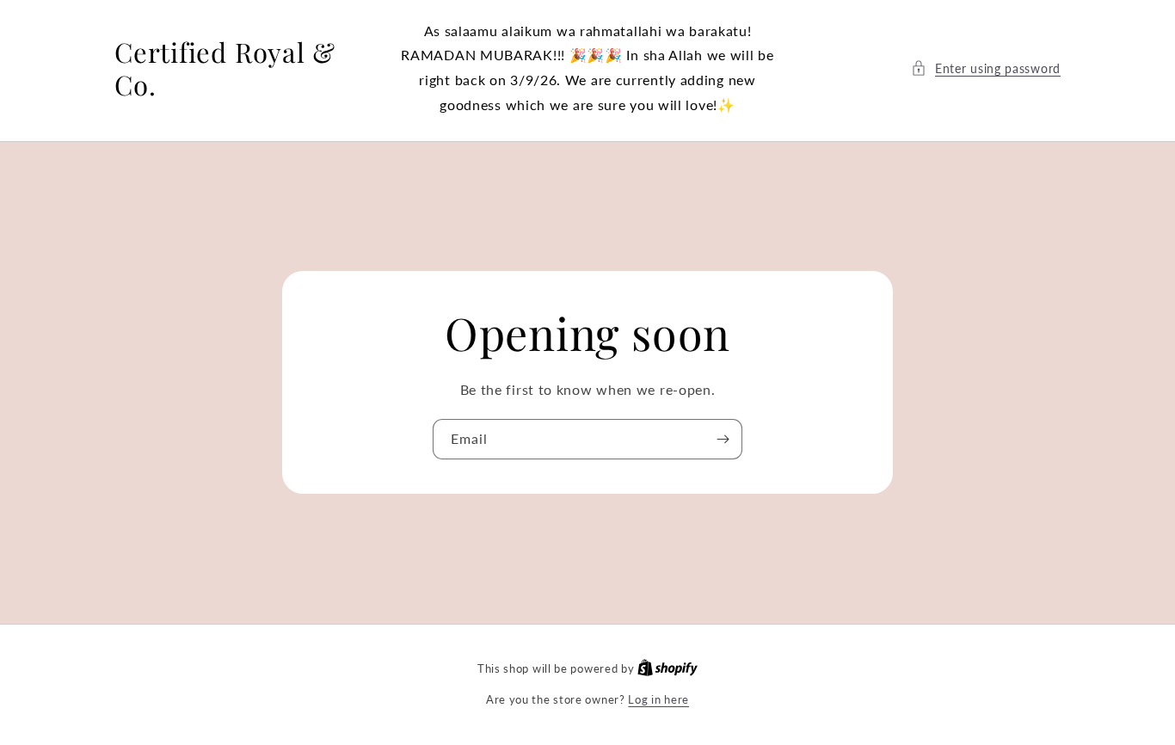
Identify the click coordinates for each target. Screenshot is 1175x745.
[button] (986, 68)
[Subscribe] (722, 439)
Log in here (658, 699)
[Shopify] (667, 668)
